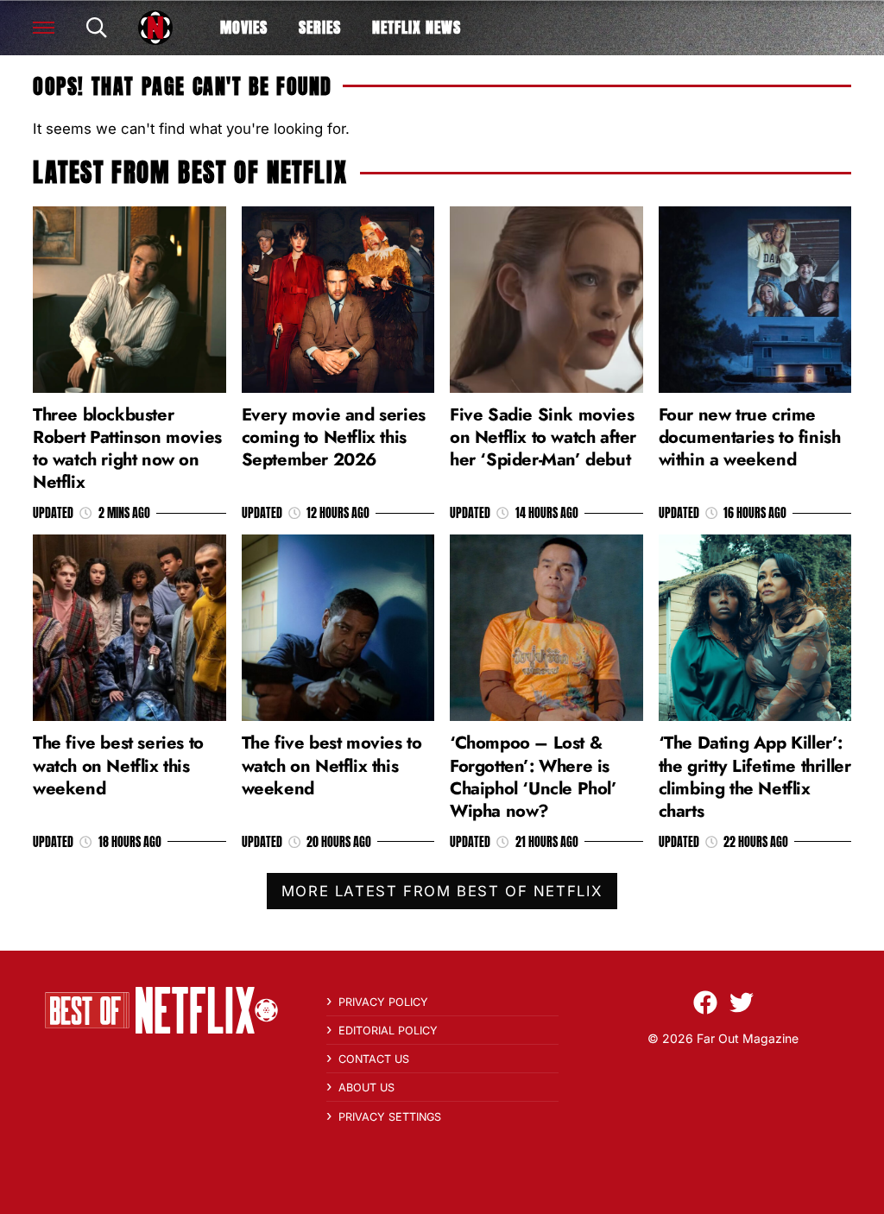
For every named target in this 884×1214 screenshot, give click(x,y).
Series (320, 27)
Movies (244, 27)
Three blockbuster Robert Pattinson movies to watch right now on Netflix (127, 449)
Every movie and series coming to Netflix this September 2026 (334, 437)
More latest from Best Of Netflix (442, 891)
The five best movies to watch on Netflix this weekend (332, 765)
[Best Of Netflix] (155, 27)
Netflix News (416, 27)
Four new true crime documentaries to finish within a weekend (750, 437)
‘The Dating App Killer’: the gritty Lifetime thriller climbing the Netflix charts (755, 777)
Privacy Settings (389, 1116)
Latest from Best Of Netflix (190, 172)
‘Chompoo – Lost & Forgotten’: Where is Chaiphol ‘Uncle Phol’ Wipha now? (533, 777)
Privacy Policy (383, 1002)
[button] (43, 28)
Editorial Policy (388, 1030)
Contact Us (373, 1059)
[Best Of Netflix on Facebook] (705, 1002)
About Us (366, 1087)
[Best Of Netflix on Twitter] (741, 1002)
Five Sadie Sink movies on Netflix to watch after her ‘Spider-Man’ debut (543, 437)
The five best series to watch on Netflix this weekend (118, 765)
